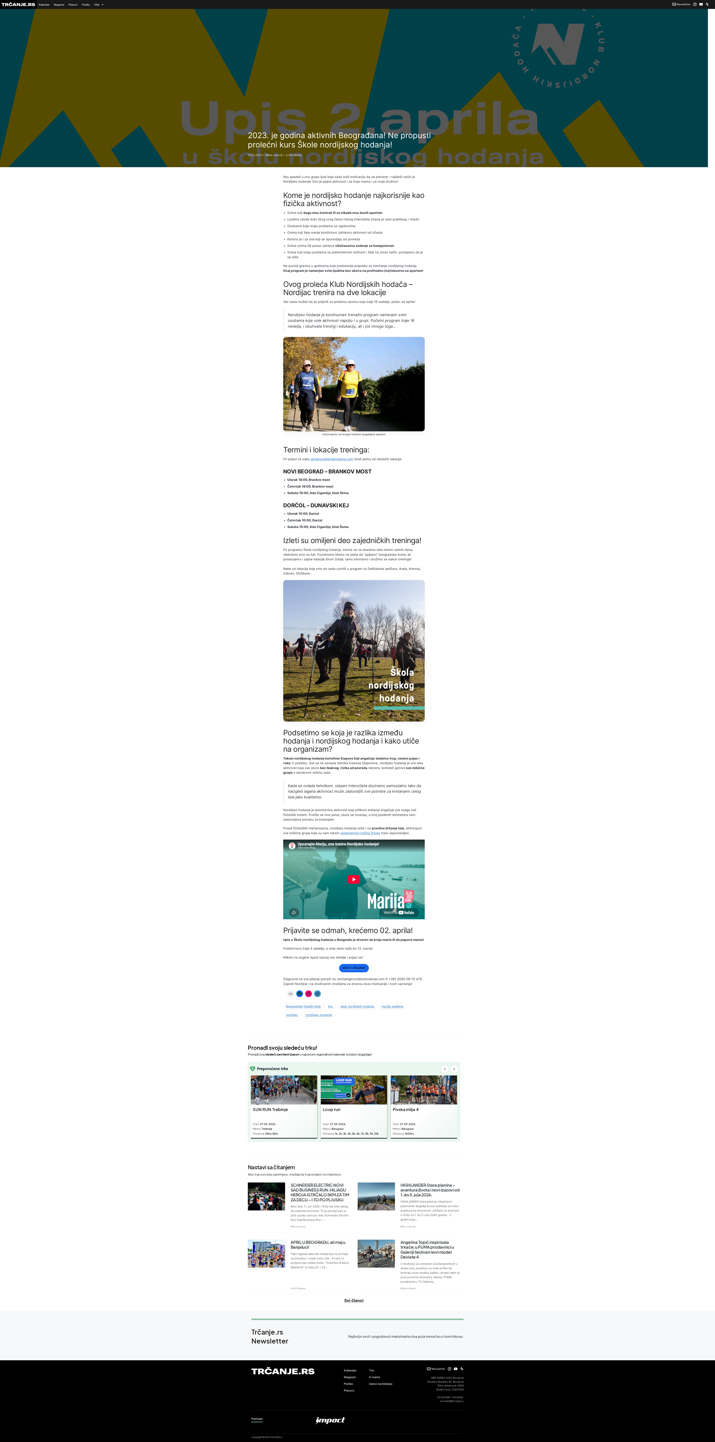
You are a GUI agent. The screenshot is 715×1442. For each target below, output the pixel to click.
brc (330, 1006)
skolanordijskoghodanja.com (332, 459)
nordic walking (392, 1006)
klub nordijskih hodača (357, 1006)
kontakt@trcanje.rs (452, 1401)
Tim (371, 1370)
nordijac (292, 1015)
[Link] (290, 993)
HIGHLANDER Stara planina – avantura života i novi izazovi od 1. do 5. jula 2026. (430, 1189)
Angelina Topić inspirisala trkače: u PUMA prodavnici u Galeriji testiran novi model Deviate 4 (427, 1249)
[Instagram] (308, 993)
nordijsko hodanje (318, 1015)
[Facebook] (299, 993)
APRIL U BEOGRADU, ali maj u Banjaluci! (318, 1244)
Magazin (59, 4)
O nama (374, 1377)
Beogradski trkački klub (303, 1006)
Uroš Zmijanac (298, 1288)
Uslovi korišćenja (380, 1384)
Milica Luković (298, 1226)
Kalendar (44, 4)
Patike (86, 4)
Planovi (73, 4)
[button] (445, 1069)
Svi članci (353, 1300)
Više (96, 4)
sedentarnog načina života (360, 833)
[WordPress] (317, 993)
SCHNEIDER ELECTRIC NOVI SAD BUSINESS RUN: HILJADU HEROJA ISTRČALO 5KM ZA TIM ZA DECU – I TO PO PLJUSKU (320, 1192)
